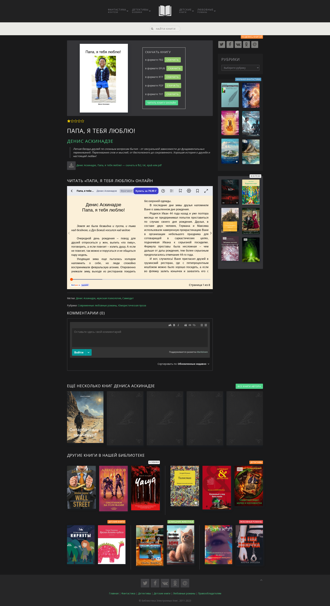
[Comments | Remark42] (140, 344)
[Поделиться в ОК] (175, 583)
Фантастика (117, 10)
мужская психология (109, 298)
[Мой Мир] (254, 44)
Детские (185, 10)
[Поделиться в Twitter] (145, 583)
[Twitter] (221, 44)
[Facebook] (230, 44)
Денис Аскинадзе (90, 141)
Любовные (205, 10)
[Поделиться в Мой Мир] (185, 583)
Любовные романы (184, 593)
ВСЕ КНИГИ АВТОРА (249, 386)
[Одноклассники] (246, 44)
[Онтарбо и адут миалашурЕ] (83, 417)
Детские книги (162, 593)
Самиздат (128, 298)
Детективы (140, 10)
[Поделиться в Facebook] (155, 583)
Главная (114, 593)
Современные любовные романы (97, 305)
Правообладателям (209, 593)
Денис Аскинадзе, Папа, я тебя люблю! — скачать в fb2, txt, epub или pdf (119, 165)
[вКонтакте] (238, 44)
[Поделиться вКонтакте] (165, 583)
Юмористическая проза (132, 305)
